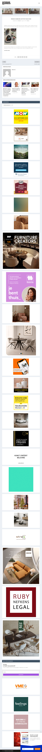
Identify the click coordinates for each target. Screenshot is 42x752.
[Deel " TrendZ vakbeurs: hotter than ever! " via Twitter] (20, 57)
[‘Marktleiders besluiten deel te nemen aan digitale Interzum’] (26, 84)
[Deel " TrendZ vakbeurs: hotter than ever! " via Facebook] (18, 57)
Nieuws (28, 20)
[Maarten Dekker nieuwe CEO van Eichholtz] (16, 84)
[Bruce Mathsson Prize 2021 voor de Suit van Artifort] (35, 84)
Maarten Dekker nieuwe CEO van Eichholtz (16, 90)
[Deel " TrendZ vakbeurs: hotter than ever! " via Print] (26, 57)
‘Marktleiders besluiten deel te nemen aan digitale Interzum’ (26, 91)
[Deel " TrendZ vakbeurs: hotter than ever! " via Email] (24, 57)
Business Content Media (9, 750)
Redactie (19, 20)
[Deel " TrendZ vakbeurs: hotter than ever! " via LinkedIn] (22, 57)
